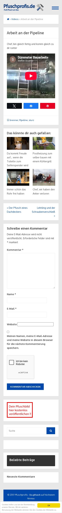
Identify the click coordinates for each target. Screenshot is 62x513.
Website (12, 324)
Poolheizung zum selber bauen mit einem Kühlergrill (42, 157)
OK (49, 505)
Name (11, 294)
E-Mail (12, 308)
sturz (31, 120)
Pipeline (23, 120)
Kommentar (15, 249)
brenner (14, 120)
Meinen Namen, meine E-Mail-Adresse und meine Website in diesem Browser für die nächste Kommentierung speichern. (30, 342)
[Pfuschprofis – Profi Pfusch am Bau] (23, 7)
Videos (15, 19)
